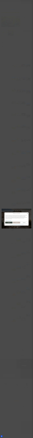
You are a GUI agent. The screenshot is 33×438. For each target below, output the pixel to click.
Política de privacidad (12, 224)
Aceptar (9, 222)
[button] (27, 213)
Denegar (16, 222)
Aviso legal (22, 224)
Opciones (24, 222)
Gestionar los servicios (8, 220)
